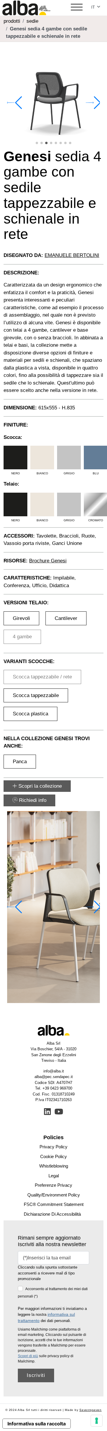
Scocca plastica (30, 714)
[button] (37, 143)
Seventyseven (90, 1410)
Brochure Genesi (48, 561)
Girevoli (21, 618)
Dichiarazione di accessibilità (52, 1214)
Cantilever (66, 618)
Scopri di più (28, 1356)
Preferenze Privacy (53, 1185)
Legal (53, 1175)
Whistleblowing (53, 1165)
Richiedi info (32, 800)
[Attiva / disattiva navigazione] (76, 7)
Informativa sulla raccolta (36, 1424)
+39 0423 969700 (57, 1088)
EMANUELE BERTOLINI (72, 255)
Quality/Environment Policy (53, 1194)
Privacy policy (53, 1146)
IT (93, 7)
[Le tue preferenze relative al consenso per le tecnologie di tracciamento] (96, 1420)
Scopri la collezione (39, 786)
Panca (20, 761)
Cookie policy (53, 1156)
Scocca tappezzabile (36, 695)
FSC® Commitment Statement (54, 1204)
